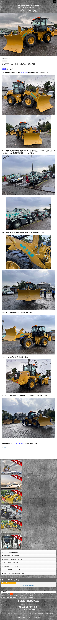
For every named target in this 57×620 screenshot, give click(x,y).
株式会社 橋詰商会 (28, 607)
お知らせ (5, 447)
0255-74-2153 (28, 585)
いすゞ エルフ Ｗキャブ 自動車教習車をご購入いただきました (28, 594)
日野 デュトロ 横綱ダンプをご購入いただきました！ (23, 597)
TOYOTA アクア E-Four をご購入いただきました (22, 595)
